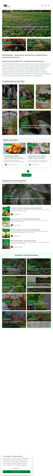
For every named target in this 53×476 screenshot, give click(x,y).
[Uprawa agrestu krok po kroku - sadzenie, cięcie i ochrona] (35, 123)
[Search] (45, 5)
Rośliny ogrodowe (8, 144)
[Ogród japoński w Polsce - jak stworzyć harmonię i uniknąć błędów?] (14, 266)
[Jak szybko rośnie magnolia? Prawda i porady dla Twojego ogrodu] (14, 319)
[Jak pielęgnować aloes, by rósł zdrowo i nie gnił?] (39, 302)
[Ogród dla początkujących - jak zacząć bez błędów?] (39, 284)
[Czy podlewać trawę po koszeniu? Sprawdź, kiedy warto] (26, 23)
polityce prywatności (21, 465)
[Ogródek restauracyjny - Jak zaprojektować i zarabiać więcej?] (14, 302)
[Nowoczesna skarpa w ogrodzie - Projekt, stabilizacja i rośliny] (39, 266)
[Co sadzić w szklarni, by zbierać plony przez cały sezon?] (9, 123)
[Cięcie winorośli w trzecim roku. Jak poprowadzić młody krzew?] (9, 96)
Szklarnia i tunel (31, 42)
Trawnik (5, 24)
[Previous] (25, 171)
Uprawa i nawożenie (32, 319)
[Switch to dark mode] (48, 5)
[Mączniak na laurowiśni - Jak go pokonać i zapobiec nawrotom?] (26, 194)
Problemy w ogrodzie (8, 196)
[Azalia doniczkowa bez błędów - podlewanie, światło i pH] (43, 96)
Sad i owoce (6, 98)
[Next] (28, 171)
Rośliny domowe (6, 42)
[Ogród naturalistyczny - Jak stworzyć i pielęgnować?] (14, 284)
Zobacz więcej (26, 175)
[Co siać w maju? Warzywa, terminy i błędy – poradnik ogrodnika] (39, 319)
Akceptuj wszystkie (16, 471)
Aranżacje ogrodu (6, 266)
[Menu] (42, 5)
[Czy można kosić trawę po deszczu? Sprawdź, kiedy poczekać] (26, 96)
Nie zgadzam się (16, 468)
